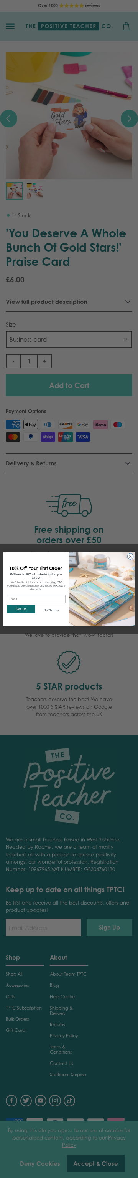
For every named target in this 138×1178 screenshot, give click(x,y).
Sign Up (21, 608)
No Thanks (51, 609)
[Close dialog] (130, 556)
